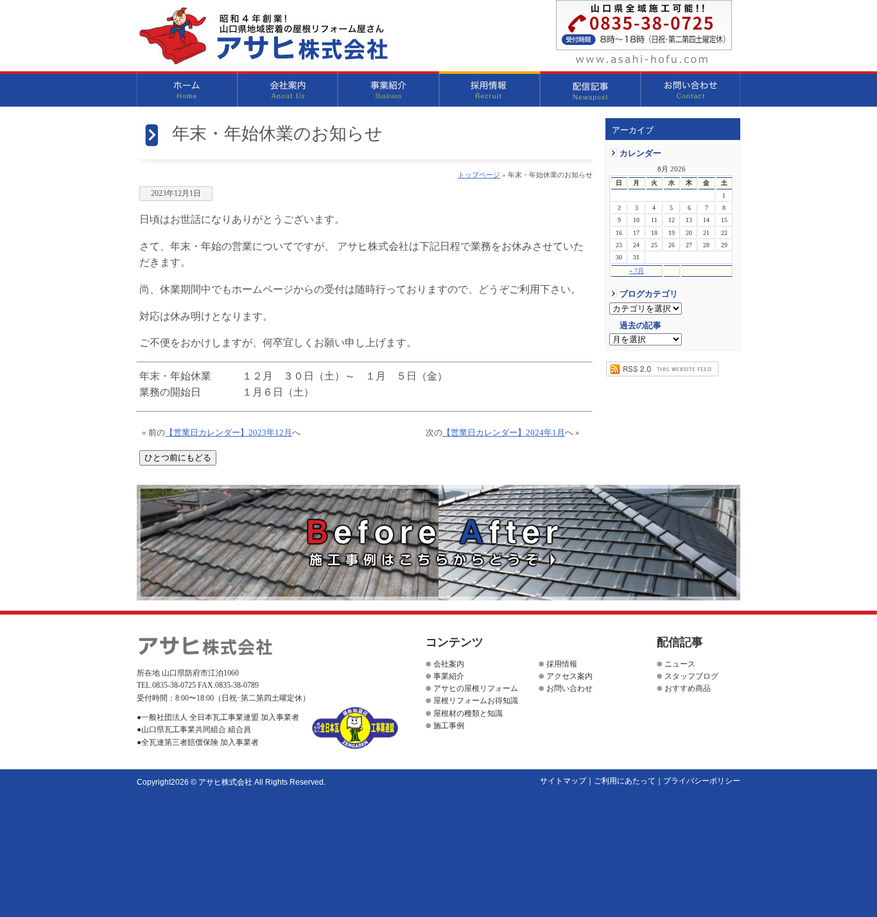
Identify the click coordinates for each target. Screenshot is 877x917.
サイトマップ (563, 780)
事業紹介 (388, 89)
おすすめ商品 (687, 688)
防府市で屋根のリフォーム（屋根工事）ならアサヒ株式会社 (263, 36)
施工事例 (448, 725)
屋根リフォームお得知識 (475, 700)
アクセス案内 (569, 676)
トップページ (479, 175)
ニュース (679, 663)
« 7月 (636, 270)
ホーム (187, 89)
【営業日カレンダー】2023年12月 (228, 432)
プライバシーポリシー (701, 780)
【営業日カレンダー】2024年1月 (503, 432)
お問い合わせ (690, 89)
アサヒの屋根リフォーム (475, 688)
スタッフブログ (691, 676)
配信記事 (590, 89)
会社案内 (288, 89)
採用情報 (489, 89)
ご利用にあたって (625, 780)
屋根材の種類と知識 (468, 713)
